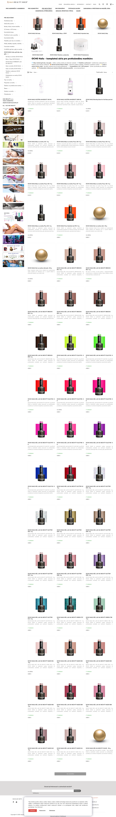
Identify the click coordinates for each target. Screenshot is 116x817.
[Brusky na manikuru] (13, 198)
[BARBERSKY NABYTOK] (13, 120)
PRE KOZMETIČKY (33, 8)
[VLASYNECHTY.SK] (14, 802)
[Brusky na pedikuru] (13, 206)
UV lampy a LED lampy (10, 29)
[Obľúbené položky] (103, 4)
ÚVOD (60, 4)
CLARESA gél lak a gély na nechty (13, 49)
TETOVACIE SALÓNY (74, 8)
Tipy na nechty (8, 80)
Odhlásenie (36, 793)
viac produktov (70, 774)
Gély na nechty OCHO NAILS (13, 66)
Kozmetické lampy (9, 32)
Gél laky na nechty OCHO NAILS (14, 56)
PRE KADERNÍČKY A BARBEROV (15, 8)
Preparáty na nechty (9, 82)
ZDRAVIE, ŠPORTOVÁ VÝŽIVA (64, 11)
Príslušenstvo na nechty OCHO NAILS (14, 76)
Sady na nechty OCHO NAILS (13, 68)
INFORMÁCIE (80, 4)
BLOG (94, 4)
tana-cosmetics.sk (93, 807)
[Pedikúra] (13, 161)
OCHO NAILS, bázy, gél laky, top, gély (13, 53)
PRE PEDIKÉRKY (60, 8)
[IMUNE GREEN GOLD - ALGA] (13, 255)
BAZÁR (78, 11)
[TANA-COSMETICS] (13, 144)
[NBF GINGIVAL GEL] (13, 248)
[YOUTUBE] (16, 802)
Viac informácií (38, 807)
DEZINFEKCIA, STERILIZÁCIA (44, 11)
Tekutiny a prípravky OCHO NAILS (13, 72)
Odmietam (52, 810)
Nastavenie (42, 810)
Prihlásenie (77, 791)
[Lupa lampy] (13, 153)
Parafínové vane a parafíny (11, 35)
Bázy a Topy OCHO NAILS (13, 59)
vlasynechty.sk (93, 802)
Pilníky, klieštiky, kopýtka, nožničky (13, 43)
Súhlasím (32, 810)
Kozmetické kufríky (9, 38)
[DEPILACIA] (13, 228)
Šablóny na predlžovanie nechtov (12, 85)
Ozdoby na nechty (9, 91)
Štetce (5, 88)
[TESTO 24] (13, 263)
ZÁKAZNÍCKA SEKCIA (69, 4)
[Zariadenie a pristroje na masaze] (13, 137)
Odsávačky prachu (9, 23)
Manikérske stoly (8, 21)
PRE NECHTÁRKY (47, 8)
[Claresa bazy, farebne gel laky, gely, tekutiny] (13, 216)
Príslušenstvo (7, 94)
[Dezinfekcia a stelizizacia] (13, 179)
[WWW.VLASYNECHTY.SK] (17, 2)
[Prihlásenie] (107, 4)
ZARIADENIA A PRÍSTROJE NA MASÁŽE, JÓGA (96, 8)
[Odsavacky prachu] (13, 188)
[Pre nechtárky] (13, 170)
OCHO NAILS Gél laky (34, 33)
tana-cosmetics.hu (94, 805)
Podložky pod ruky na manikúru (12, 41)
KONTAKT (88, 4)
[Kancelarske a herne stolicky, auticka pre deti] (13, 239)
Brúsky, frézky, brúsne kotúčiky (12, 26)
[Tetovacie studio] (13, 129)
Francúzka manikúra (9, 46)
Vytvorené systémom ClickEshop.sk (58, 816)
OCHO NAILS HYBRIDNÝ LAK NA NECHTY (14, 62)
